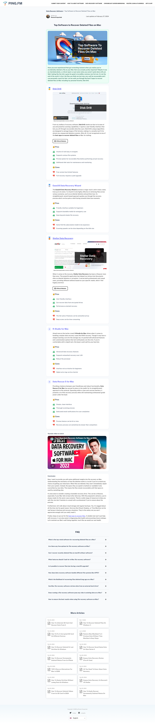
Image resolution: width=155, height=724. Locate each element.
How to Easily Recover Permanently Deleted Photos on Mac (94, 693)
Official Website (61, 141)
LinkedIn (82, 713)
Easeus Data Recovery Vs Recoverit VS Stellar (95, 681)
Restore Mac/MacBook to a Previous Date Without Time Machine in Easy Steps (92, 636)
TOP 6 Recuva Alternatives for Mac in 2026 (61, 670)
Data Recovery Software (93, 3)
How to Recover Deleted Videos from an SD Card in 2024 (62, 692)
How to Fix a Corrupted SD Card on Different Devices (62, 635)
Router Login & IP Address (135, 3)
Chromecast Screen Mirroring (114, 3)
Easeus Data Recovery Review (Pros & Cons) (93, 659)
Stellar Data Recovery (63, 238)
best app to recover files (77, 516)
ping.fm (15, 3)
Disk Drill (57, 89)
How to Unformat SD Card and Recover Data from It (61, 624)
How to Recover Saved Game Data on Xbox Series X (95, 648)
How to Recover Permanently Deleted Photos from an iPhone (62, 659)
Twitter (74, 713)
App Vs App (149, 3)
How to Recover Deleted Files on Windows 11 (94, 624)
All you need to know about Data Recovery (95, 670)
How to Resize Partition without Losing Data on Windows (62, 681)
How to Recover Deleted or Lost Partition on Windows (62, 648)
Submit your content (58, 3)
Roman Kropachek (56, 17)
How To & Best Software (75, 3)
